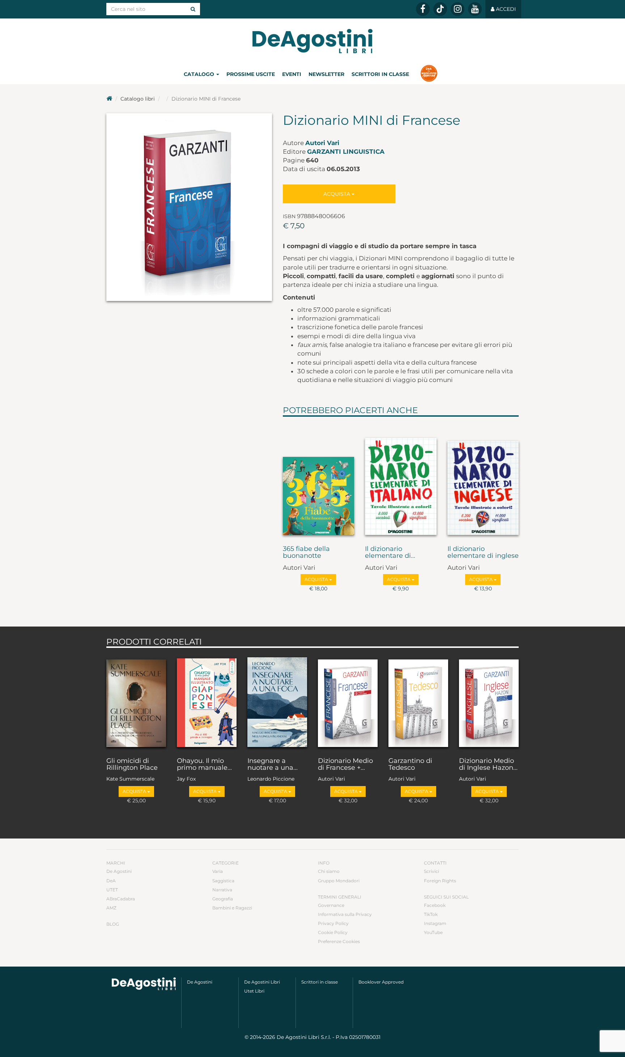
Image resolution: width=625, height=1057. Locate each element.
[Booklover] (428, 74)
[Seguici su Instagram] (457, 9)
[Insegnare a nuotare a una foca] (277, 700)
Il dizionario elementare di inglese (483, 553)
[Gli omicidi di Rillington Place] (136, 700)
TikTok (431, 914)
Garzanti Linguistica (345, 151)
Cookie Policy (333, 932)
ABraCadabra (120, 898)
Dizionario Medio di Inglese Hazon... (488, 764)
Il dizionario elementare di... (390, 553)
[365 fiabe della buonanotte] (318, 479)
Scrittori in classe (380, 74)
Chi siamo (329, 871)
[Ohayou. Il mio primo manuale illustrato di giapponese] (207, 700)
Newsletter (326, 74)
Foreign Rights (440, 880)
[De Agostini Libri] (109, 98)
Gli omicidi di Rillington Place (132, 764)
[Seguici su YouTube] (475, 9)
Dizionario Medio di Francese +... (345, 764)
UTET (112, 889)
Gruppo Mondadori (339, 880)
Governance (331, 905)
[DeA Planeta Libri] (144, 983)
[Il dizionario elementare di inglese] (483, 479)
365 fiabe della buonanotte (306, 553)
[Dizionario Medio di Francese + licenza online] (348, 700)
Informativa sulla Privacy (345, 914)
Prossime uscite (250, 74)
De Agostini (119, 871)
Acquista (337, 194)
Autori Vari (322, 143)
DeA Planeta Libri (312, 41)
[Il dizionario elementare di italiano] (401, 479)
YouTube (433, 932)
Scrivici (431, 871)
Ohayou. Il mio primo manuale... (204, 764)
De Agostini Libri (262, 982)
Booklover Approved (381, 982)
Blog (112, 924)
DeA (111, 880)
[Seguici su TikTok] (440, 9)
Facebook (435, 905)
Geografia (222, 898)
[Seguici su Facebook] (423, 9)
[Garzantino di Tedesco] (418, 700)
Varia (217, 871)
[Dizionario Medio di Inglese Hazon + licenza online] (489, 700)
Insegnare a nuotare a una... (272, 764)
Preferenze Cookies (339, 941)
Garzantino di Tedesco (410, 764)
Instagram (435, 923)
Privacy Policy (333, 923)
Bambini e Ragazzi (232, 907)
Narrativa (222, 889)
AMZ (111, 907)
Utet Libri (254, 991)
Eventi (291, 74)
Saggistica (223, 880)
